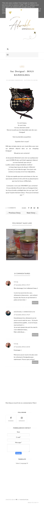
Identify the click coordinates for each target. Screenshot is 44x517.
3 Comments (12, 208)
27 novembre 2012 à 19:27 (22, 314)
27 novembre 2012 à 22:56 (22, 347)
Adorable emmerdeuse (24, 312)
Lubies (22, 66)
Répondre (35, 302)
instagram (22, 420)
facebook (11, 420)
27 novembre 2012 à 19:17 (22, 285)
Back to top (32, 502)
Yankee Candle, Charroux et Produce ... (20, 257)
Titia (16, 282)
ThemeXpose (23, 499)
